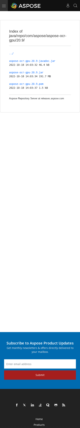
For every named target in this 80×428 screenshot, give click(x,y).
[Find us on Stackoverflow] (40, 405)
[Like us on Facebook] (17, 405)
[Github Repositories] (56, 405)
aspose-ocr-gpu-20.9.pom (26, 83)
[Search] (75, 5)
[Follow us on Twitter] (24, 405)
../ (11, 53)
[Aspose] (26, 5)
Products (39, 425)
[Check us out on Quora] (48, 405)
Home (39, 419)
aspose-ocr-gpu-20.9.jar (26, 72)
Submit (40, 375)
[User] (68, 5)
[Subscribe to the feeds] (63, 405)
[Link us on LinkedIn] (32, 405)
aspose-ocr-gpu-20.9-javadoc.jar (32, 60)
